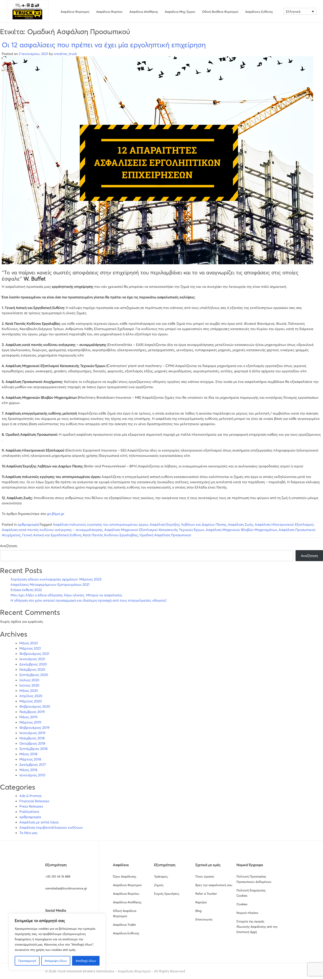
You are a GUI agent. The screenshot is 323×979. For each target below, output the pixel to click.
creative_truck (65, 53)
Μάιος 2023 (28, 643)
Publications (29, 811)
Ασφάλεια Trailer (124, 925)
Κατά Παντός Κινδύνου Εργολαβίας (110, 535)
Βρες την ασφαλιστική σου (213, 885)
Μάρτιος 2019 (30, 722)
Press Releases (31, 806)
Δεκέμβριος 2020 (33, 664)
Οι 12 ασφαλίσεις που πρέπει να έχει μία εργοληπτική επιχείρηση (104, 44)
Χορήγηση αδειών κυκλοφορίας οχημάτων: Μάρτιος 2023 (56, 579)
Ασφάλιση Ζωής (240, 524)
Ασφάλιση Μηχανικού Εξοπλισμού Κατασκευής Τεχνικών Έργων (154, 529)
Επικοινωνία (203, 919)
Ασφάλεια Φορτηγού (75, 12)
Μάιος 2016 (28, 770)
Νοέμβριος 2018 (32, 738)
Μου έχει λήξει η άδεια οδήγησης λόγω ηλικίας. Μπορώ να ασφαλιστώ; (67, 595)
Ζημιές (158, 885)
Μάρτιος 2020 (30, 701)
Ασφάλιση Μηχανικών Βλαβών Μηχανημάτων (241, 529)
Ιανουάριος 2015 (32, 775)
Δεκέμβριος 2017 (32, 764)
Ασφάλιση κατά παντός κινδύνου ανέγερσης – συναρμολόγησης (52, 529)
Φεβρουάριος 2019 (34, 727)
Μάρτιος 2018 (30, 759)
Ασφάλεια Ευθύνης (126, 933)
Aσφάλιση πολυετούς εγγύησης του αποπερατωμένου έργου (100, 524)
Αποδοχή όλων (86, 961)
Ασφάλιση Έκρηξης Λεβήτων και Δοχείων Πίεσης (188, 524)
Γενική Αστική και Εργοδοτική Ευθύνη (51, 535)
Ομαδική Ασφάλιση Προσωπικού (165, 535)
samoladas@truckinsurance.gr (66, 888)
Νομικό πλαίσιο (247, 913)
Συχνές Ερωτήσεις (166, 894)
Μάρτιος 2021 (30, 648)
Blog (198, 911)
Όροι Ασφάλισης (124, 876)
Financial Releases (34, 801)
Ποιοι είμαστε (204, 876)
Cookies (241, 904)
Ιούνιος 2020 (29, 685)
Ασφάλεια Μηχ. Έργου (180, 12)
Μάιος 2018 (28, 754)
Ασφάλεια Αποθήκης (143, 12)
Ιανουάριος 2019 (32, 733)
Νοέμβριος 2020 (32, 669)
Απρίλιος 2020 (30, 696)
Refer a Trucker (206, 894)
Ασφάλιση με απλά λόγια (39, 822)
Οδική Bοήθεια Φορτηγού (220, 12)
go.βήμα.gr (55, 513)
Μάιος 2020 (28, 690)
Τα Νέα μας (28, 832)
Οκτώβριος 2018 (32, 743)
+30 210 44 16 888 (57, 876)
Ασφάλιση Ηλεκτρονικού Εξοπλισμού (284, 524)
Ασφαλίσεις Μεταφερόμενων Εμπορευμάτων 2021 (50, 584)
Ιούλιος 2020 (29, 680)
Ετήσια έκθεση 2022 (26, 590)
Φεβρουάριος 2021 (34, 653)
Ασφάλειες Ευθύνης (259, 12)
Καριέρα (201, 902)
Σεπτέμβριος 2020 (33, 674)
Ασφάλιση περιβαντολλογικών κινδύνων (51, 827)
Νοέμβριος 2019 (32, 711)
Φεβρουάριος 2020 (34, 706)
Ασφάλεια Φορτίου (109, 12)
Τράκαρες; (161, 876)
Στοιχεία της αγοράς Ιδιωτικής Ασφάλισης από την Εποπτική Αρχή (257, 926)
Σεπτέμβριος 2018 (33, 748)
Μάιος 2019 (28, 717)
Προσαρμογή (27, 961)
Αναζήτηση (8, 546)
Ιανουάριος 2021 (32, 659)
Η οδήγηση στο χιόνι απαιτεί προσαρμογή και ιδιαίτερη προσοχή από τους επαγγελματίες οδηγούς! (89, 600)
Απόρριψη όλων (56, 961)
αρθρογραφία (28, 524)
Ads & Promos (30, 795)
